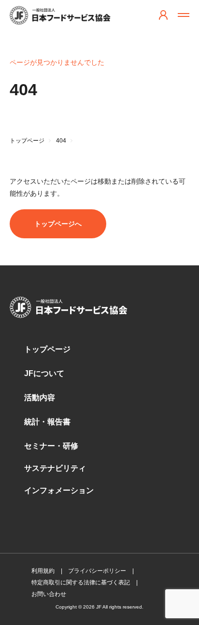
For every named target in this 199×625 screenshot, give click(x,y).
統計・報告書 (47, 422)
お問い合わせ (48, 594)
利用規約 (43, 570)
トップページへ (58, 224)
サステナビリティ (55, 468)
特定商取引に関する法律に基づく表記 (80, 582)
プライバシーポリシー (97, 570)
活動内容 (39, 397)
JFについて (44, 373)
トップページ (47, 349)
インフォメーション (59, 490)
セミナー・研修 (51, 446)
